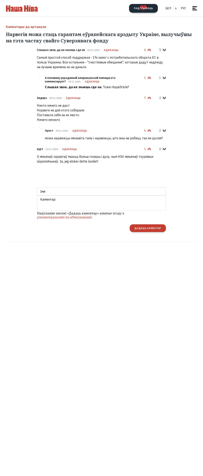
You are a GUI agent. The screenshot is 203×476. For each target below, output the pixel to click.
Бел (168, 8)
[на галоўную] (22, 8)
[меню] (194, 8)
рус (183, 8)
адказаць (111, 50)
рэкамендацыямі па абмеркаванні (64, 217)
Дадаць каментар (147, 228)
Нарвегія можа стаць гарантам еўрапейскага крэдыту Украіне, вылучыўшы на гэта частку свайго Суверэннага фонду (99, 37)
